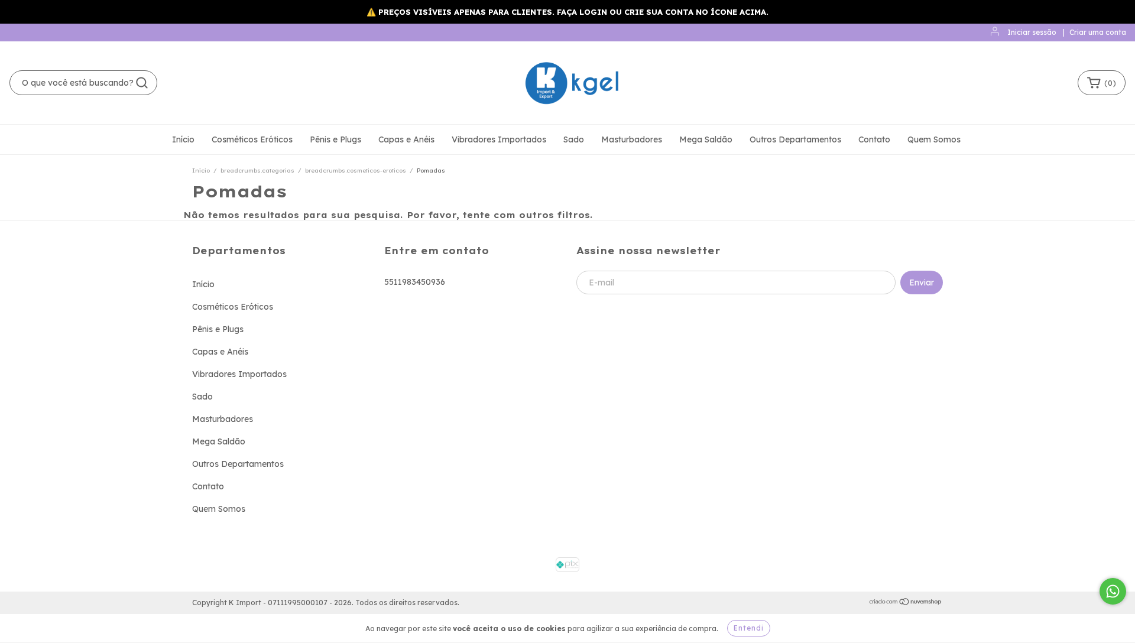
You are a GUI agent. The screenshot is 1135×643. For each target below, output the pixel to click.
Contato (874, 139)
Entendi (749, 627)
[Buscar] (142, 82)
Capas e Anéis (406, 139)
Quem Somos (934, 139)
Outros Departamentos (795, 139)
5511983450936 (414, 282)
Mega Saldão (705, 139)
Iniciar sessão (1031, 32)
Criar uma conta (1097, 32)
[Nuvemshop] (906, 603)
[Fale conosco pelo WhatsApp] (1113, 591)
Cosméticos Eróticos (252, 139)
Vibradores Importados (499, 139)
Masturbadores (631, 139)
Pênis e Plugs (335, 139)
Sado (573, 139)
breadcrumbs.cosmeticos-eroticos (355, 170)
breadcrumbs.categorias (257, 170)
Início (183, 139)
